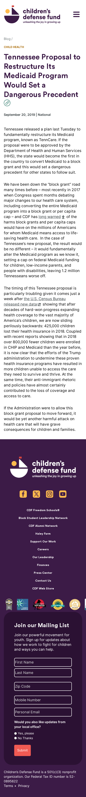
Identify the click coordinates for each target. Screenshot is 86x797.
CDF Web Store (43, 588)
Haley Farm (43, 533)
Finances (43, 565)
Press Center (43, 572)
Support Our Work (43, 541)
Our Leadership (43, 557)
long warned (50, 216)
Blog (7, 39)
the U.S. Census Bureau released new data (35, 301)
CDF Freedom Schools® (43, 510)
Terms (8, 786)
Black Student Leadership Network (43, 518)
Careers (43, 549)
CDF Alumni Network (43, 525)
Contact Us (43, 580)
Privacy (23, 786)
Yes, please (26, 733)
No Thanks (25, 738)
